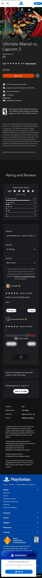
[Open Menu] (2, 3)
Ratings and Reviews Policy (24, 276)
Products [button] (6, 513)
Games (11, 485)
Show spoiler (23, 338)
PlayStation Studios (9, 499)
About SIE (6, 493)
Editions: (9, 231)
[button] (11, 310)
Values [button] (6, 518)
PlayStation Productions (10, 502)
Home (5, 485)
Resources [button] (7, 527)
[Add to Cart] (18, 76)
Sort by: (9, 258)
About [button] (5, 490)
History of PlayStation (10, 507)
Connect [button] (6, 532)
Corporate (6, 505)
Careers (5, 496)
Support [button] (6, 523)
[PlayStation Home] (21, 3)
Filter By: (9, 245)
